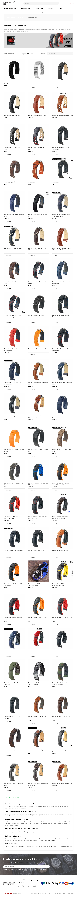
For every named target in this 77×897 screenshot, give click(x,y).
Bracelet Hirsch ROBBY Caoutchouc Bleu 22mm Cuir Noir (38, 484)
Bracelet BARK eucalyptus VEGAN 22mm (14, 750)
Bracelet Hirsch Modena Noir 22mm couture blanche (13, 249)
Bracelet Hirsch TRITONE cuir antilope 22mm (61, 450)
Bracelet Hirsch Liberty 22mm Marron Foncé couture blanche (13, 182)
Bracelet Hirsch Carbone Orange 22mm (38, 349)
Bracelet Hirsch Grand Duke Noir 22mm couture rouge (38, 282)
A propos (59, 893)
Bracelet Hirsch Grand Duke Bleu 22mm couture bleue (62, 282)
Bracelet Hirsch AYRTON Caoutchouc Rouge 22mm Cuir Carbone (13, 618)
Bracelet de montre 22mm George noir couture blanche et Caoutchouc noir (13, 551)
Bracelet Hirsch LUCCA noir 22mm (12, 716)
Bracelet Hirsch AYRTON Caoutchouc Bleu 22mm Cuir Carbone (38, 584)
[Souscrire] (47, 866)
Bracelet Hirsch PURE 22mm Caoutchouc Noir (38, 450)
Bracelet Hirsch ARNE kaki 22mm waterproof (12, 683)
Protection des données (45, 893)
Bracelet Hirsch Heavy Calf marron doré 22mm (38, 383)
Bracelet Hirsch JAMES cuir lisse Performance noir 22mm (36, 551)
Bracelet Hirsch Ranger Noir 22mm (60, 82)
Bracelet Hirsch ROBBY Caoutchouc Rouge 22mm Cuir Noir (12, 517)
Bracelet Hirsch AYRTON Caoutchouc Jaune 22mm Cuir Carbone (61, 584)
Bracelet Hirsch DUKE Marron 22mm (37, 115)
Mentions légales (70, 893)
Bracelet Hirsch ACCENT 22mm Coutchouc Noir (36, 316)
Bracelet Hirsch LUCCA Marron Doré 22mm (37, 717)
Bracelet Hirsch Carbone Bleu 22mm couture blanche (13, 383)
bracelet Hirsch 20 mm (28, 846)
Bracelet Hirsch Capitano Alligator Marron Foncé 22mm (38, 784)
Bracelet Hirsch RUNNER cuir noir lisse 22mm (37, 215)
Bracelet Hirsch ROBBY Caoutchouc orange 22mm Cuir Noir (60, 484)
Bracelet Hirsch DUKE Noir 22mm (12, 115)
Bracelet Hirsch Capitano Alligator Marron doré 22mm (62, 784)
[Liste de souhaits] (23, 89)
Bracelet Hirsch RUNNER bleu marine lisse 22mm (14, 215)
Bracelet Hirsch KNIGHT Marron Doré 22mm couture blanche (37, 417)
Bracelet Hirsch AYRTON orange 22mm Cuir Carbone (13, 584)
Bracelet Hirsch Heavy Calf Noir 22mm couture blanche (13, 417)
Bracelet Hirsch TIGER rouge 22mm (37, 651)
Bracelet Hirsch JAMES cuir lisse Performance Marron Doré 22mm (60, 551)
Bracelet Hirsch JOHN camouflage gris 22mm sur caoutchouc (37, 683)
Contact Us (54, 893)
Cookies (63, 893)
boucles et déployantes (49, 840)
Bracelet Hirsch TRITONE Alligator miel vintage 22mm (37, 751)
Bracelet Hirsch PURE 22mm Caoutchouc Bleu (62, 417)
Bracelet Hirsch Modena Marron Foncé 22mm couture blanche (37, 249)
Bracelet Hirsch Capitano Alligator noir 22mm (13, 784)
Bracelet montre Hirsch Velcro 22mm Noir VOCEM (14, 83)
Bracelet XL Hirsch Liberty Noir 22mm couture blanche (61, 182)
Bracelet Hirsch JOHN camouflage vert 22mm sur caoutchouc (61, 683)
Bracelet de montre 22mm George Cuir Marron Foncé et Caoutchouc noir (61, 517)
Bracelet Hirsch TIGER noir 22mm (60, 651)
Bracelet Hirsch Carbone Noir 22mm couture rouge (61, 349)
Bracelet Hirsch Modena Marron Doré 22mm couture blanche (61, 249)
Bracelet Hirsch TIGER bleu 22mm (12, 651)
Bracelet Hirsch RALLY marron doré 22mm (62, 115)
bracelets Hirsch (9, 848)
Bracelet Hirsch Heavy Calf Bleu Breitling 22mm (62, 383)
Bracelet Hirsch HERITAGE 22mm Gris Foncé (13, 484)
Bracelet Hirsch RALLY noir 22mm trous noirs (13, 148)
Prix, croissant (60, 53)
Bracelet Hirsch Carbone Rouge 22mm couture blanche (13, 349)
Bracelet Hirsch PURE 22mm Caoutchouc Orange (14, 450)
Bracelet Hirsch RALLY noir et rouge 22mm (36, 148)
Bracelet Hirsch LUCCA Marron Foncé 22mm (61, 717)
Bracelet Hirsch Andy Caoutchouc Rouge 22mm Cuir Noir (62, 618)
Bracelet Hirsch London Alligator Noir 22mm (61, 751)
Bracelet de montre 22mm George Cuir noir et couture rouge (37, 517)
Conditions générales (34, 893)
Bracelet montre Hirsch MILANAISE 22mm (38, 82)
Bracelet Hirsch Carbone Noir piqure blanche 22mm (61, 316)
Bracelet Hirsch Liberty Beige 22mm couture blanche (36, 182)
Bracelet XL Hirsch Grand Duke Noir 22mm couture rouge (13, 316)
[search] (57, 3)
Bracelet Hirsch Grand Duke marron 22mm (12, 282)
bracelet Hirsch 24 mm (53, 846)
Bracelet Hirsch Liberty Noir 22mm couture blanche (60, 148)
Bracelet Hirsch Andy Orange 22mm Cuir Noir (38, 618)
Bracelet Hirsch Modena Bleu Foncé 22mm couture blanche (61, 215)
